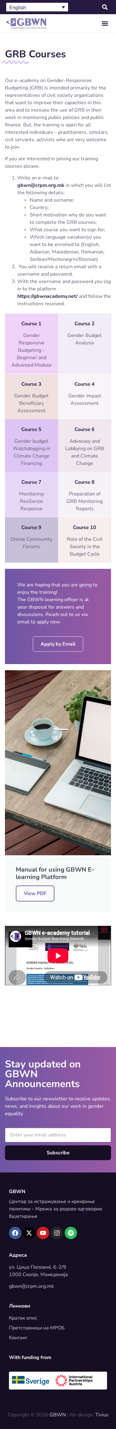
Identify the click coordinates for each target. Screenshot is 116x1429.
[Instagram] (57, 1233)
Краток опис (23, 1318)
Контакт (18, 1337)
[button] (105, 7)
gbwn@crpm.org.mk (31, 1286)
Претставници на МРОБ (37, 1327)
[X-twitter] (29, 1233)
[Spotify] (71, 1233)
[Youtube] (43, 1233)
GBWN (17, 1191)
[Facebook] (15, 1233)
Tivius (102, 1414)
